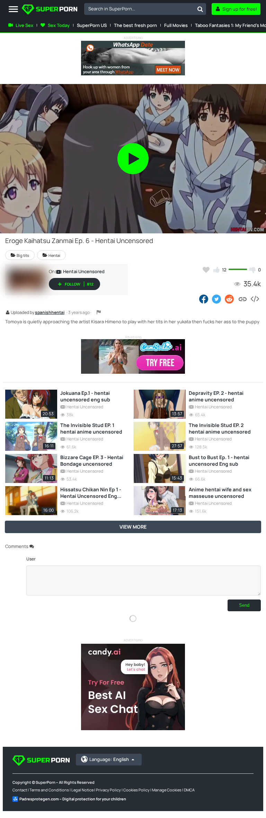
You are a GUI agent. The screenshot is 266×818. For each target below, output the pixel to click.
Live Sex (24, 25)
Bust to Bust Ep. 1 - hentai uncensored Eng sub (219, 460)
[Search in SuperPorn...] (200, 9)
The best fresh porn (135, 25)
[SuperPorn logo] (49, 10)
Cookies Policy (136, 789)
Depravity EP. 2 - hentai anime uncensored (216, 396)
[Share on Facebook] (203, 298)
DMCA (189, 789)
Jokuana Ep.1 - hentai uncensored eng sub (85, 396)
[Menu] (13, 9)
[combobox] (145, 9)
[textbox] (139, 8)
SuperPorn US (92, 25)
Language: (109, 759)
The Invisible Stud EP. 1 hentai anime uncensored (91, 428)
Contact (19, 789)
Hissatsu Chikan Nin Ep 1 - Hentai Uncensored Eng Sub (90, 492)
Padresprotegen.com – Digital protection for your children (72, 798)
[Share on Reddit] (230, 298)
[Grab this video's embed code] (254, 298)
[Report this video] (99, 312)
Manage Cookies (166, 789)
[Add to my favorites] (206, 270)
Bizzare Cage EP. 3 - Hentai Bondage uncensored (91, 460)
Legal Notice (82, 789)
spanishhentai (49, 312)
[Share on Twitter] (216, 298)
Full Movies (176, 25)
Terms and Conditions (49, 789)
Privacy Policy (108, 789)
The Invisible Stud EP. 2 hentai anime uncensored (220, 428)
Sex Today (59, 25)
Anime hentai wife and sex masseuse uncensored (220, 492)
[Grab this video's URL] (243, 298)
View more (133, 526)
